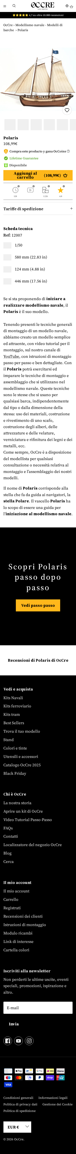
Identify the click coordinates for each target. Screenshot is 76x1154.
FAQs (8, 828)
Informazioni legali (53, 1097)
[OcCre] (42, 6)
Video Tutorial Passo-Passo (27, 819)
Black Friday (14, 773)
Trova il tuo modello (21, 731)
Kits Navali (13, 697)
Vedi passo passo (38, 605)
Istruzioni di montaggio (24, 924)
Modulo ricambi (18, 933)
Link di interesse (18, 941)
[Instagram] (29, 1041)
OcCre (8, 25)
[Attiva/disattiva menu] (4, 6)
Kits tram (11, 714)
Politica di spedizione (19, 1111)
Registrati (12, 907)
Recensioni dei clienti (23, 916)
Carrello (10, 899)
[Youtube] (18, 1041)
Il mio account (16, 891)
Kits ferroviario (17, 706)
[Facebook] (7, 1041)
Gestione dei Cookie (57, 1104)
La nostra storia (17, 802)
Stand (8, 739)
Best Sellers (13, 722)
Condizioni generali (18, 1097)
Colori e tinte (15, 748)
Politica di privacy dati (20, 1104)
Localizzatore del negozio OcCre (32, 844)
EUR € (13, 1127)
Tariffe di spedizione (23, 209)
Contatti (10, 836)
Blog (7, 853)
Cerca (8, 861)
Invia (14, 1024)
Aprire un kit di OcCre (23, 811)
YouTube (11, 356)
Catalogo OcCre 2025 (22, 765)
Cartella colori (16, 950)
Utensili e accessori (20, 756)
